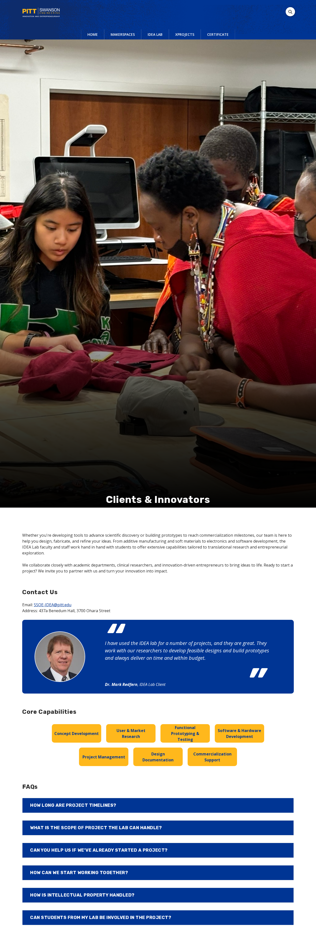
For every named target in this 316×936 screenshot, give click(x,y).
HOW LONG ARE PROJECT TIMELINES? (73, 805)
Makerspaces (123, 34)
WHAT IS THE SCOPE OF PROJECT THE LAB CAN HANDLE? (96, 827)
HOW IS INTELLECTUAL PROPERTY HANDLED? (82, 895)
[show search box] (290, 11)
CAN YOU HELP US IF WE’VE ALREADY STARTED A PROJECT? (99, 850)
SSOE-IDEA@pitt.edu (52, 604)
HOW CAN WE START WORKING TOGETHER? (79, 872)
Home (92, 34)
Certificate (218, 34)
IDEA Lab (155, 34)
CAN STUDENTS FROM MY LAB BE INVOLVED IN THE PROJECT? (100, 917)
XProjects (184, 34)
